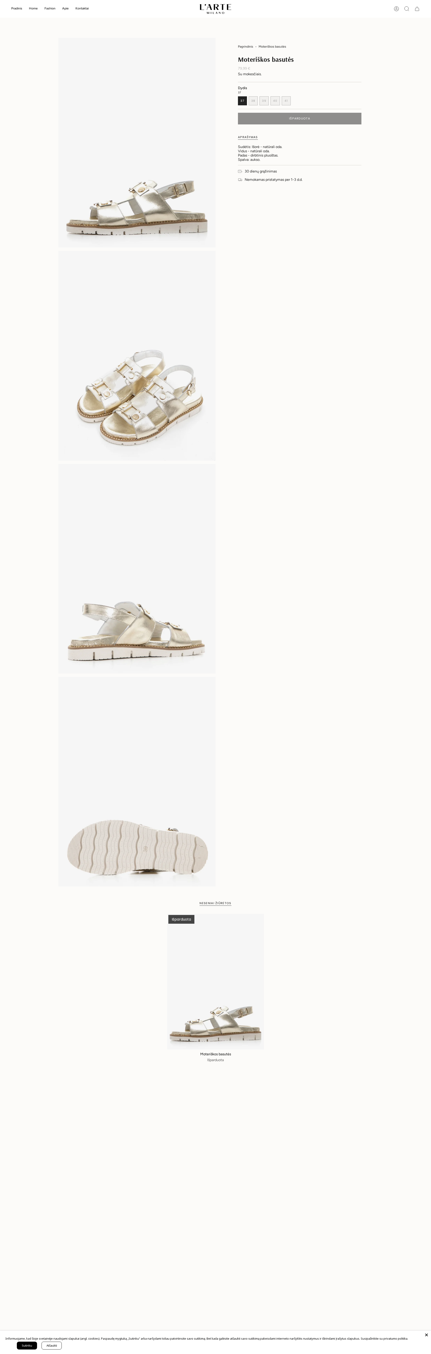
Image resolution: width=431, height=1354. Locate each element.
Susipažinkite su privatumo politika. (384, 1338)
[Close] (426, 1335)
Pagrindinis (245, 47)
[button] (33, 8)
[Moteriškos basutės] (215, 981)
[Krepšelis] (417, 9)
